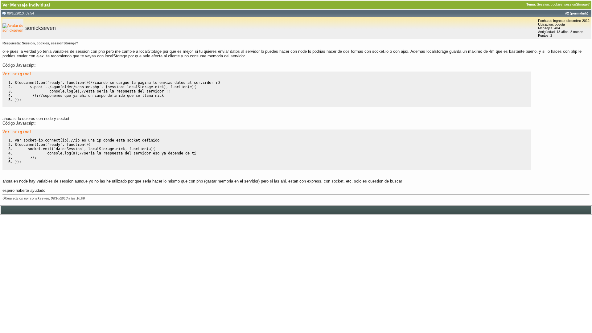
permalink (579, 13)
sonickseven (40, 28)
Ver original (17, 74)
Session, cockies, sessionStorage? (563, 4)
